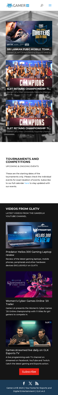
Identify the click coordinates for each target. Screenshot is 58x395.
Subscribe (29, 371)
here (27, 183)
